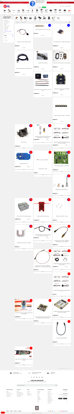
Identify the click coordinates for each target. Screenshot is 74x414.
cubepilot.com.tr (49, 397)
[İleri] (70, 368)
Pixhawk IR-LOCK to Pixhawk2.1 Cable (24, 41)
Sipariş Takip (8, 392)
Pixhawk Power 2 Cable (43, 168)
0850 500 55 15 (11, 2)
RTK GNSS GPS (25, 20)
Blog (60, 2)
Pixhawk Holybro (6, 27)
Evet (44, 7)
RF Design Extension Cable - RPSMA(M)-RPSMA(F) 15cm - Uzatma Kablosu (61, 241)
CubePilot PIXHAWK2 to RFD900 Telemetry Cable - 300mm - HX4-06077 (43, 235)
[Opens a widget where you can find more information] (3, 413)
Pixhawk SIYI (5, 29)
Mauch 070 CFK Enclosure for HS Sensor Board (61, 62)
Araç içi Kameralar (37, 12)
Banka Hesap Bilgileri (19, 392)
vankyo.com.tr (49, 391)
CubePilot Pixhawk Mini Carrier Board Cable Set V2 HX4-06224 (61, 264)
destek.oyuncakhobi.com (56, 2)
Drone (14, 12)
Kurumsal (67, 2)
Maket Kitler (9, 12)
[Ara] (54, 5)
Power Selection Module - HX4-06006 (62, 165)
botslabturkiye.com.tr (50, 400)
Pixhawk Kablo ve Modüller (7, 31)
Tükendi (43, 142)
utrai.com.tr (49, 392)
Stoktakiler (17, 22)
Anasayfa (18, 391)
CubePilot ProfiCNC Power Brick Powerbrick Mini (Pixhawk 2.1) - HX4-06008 (43, 137)
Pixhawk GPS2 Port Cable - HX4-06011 (24, 242)
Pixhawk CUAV (6, 28)
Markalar (5, 35)
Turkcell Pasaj (39, 399)
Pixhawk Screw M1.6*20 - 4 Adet (62, 216)
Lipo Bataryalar (60, 12)
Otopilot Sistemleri (23, 12)
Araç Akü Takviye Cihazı (41, 12)
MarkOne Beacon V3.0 (24, 163)
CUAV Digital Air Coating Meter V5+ (61, 189)
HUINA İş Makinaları (18, 12)
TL (69, 6)
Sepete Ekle (24, 47)
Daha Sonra (39, 7)
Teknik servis (63, 2)
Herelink (5, 24)
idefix (38, 400)
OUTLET (69, 12)
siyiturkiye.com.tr (50, 398)
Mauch (6, 37)
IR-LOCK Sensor (24, 142)
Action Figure (32, 12)
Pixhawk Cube (6, 20)
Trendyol (38, 392)
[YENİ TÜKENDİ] (59, 206)
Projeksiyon (27, 12)
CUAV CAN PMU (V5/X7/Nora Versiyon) (24, 216)
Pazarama (38, 398)
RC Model (4, 12)
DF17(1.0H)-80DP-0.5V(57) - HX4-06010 (42, 29)
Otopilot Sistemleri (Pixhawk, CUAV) (7, 17)
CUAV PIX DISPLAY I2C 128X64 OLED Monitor (61, 41)
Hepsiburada (38, 391)
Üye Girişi (28, 392)
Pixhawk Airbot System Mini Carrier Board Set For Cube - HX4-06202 (62, 312)
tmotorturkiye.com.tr (50, 399)
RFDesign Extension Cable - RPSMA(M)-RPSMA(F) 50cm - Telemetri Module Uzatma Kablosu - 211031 (43, 266)
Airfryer (51, 12)
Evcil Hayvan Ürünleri (46, 12)
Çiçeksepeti (38, 397)
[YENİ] (39, 26)
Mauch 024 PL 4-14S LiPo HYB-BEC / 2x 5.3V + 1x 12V (43, 90)
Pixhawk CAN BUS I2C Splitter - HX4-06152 (62, 115)
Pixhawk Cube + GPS (7, 21)
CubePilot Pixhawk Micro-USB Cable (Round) (24, 68)
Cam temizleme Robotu (55, 12)
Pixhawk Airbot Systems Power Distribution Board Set (62, 89)
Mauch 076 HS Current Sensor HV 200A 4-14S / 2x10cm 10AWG (24, 313)
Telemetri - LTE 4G (6, 25)
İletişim (7, 391)
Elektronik (64, 12)
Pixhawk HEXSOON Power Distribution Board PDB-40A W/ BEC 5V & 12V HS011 (43, 317)
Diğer (5, 32)
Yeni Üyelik (28, 391)
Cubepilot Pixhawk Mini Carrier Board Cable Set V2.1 (61, 291)
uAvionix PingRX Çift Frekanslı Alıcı (43, 216)
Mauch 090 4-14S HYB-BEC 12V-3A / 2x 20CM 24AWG (23, 360)
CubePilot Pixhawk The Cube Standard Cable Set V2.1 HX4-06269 (62, 143)
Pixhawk (6, 40)
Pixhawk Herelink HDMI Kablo (62, 338)
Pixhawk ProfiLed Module (42, 62)
